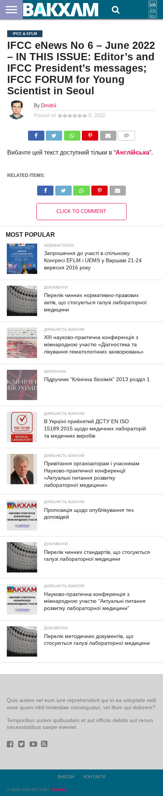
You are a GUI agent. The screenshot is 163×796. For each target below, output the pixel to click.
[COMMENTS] (126, 133)
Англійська (132, 152)
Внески (66, 776)
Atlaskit (58, 789)
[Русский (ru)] (153, 15)
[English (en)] (153, 9)
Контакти (94, 776)
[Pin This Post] (90, 133)
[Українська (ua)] (153, 3)
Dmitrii (48, 105)
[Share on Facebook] (36, 133)
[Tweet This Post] (54, 133)
